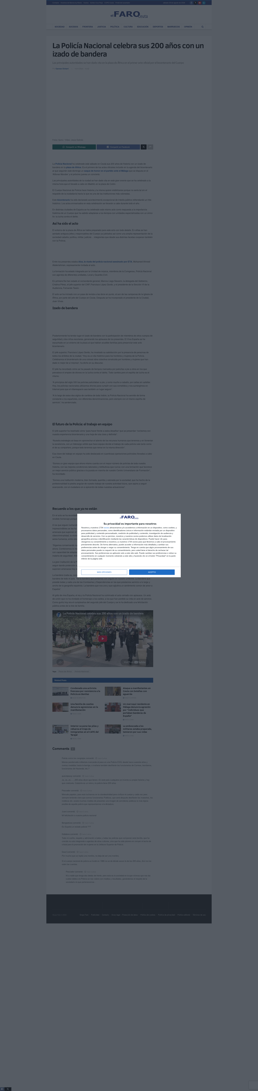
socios (106, 528)
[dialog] (129, 545)
